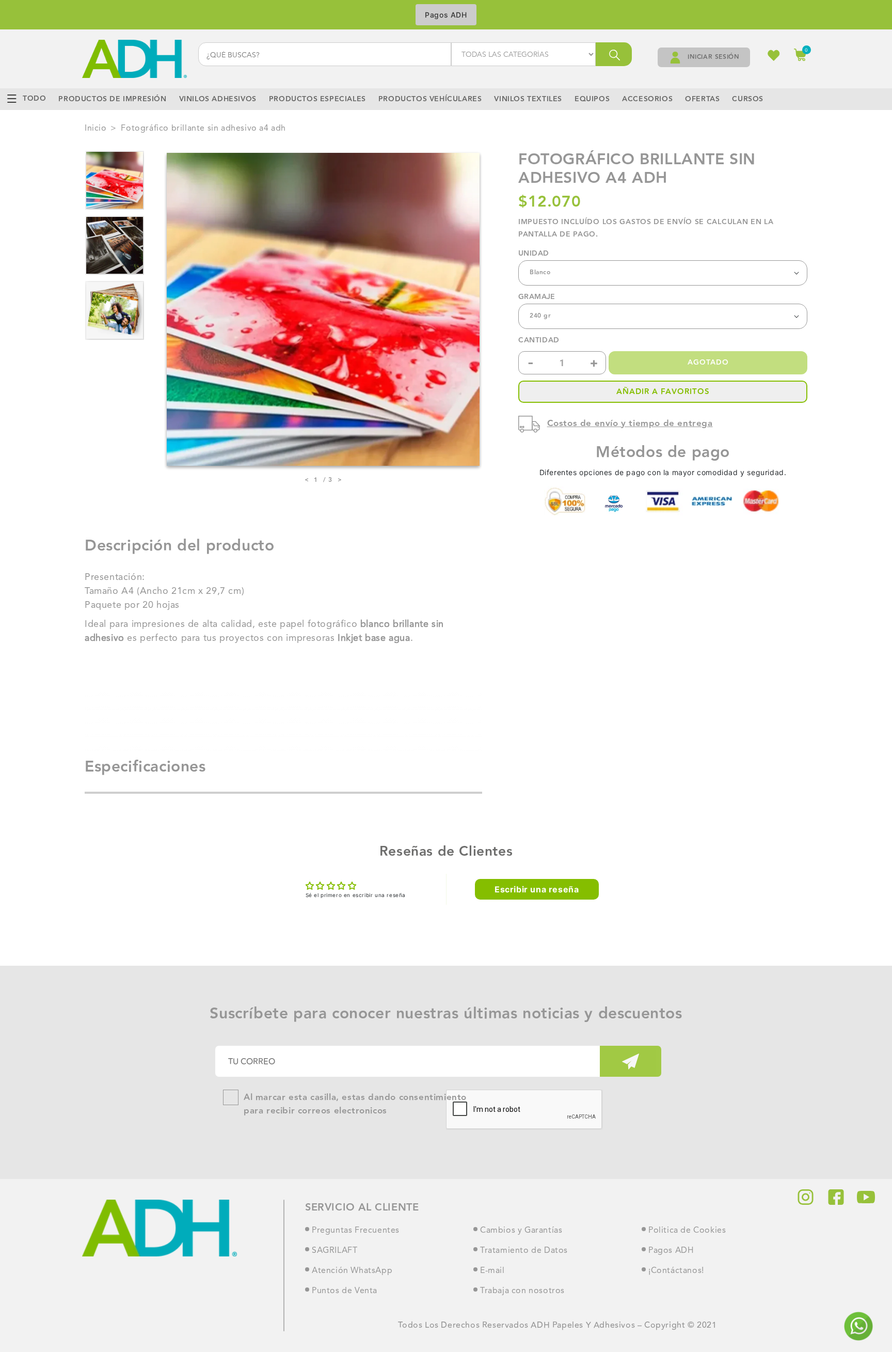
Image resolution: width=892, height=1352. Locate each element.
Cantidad (539, 340)
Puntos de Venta (344, 1291)
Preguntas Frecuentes (356, 1231)
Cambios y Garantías (521, 1231)
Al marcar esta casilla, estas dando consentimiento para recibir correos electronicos (355, 1104)
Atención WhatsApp (352, 1271)
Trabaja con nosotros (522, 1291)
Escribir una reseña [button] (537, 889)
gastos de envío (655, 222)
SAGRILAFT (334, 1251)
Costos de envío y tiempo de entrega (630, 423)
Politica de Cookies (687, 1231)
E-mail (492, 1271)
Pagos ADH (446, 14)
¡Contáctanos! (676, 1271)
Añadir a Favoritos (663, 392)
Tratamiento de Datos (524, 1251)
